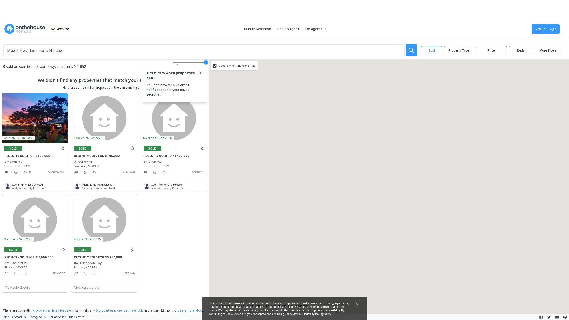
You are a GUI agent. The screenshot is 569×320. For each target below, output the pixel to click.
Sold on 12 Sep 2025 (18, 239)
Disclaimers (76, 317)
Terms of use (57, 317)
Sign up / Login (545, 29)
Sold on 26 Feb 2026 (18, 138)
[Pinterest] (565, 317)
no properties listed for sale (51, 310)
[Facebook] (541, 317)
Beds (520, 50)
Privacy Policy (314, 314)
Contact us (19, 317)
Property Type (459, 50)
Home (5, 317)
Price (491, 50)
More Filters (548, 50)
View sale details (17, 287)
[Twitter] (549, 317)
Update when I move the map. (237, 65)
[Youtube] (557, 317)
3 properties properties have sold (120, 310)
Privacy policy (37, 317)
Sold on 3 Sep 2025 (87, 239)
